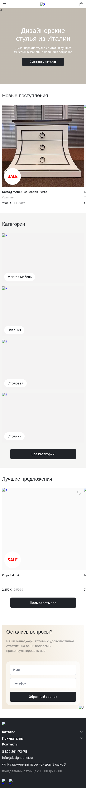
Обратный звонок (43, 697)
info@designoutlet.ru (17, 758)
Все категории (43, 454)
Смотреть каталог (43, 61)
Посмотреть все (43, 603)
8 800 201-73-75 (14, 752)
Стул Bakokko (11, 575)
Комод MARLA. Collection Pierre (24, 192)
